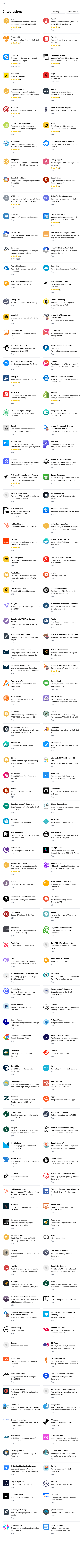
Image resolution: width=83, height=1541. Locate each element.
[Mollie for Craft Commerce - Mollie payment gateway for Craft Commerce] (7, 365)
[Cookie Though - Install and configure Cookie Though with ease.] (7, 1024)
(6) (58, 27)
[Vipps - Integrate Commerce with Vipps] (47, 1100)
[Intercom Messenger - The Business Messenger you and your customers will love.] (7, 1224)
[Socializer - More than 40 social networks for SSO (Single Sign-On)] (7, 931)
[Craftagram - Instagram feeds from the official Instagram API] (47, 334)
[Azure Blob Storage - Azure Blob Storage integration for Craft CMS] (7, 270)
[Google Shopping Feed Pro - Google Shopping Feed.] (7, 1038)
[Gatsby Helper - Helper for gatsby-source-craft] (7, 851)
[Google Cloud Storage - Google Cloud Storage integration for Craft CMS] (7, 182)
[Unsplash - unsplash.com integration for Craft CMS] (7, 319)
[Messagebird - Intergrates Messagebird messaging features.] (7, 1162)
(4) (58, 132)
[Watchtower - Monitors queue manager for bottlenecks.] (7, 700)
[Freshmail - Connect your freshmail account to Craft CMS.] (7, 1208)
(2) (18, 43)
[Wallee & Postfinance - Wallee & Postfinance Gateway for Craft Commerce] (47, 654)
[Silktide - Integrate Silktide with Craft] (47, 1484)
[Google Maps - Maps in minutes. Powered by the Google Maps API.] (47, 183)
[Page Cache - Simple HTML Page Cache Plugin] (7, 915)
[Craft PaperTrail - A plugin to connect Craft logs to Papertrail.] (7, 1454)
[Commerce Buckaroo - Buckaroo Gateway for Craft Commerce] (47, 1254)
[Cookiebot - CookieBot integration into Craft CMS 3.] (47, 731)
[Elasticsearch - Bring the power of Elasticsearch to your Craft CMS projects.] (47, 836)
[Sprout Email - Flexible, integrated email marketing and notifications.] (47, 685)
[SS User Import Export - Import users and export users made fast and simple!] (47, 808)
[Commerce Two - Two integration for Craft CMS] (7, 1497)
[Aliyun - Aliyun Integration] (47, 1238)
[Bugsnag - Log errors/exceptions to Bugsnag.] (7, 217)
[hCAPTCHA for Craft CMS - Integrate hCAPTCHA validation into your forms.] (47, 543)
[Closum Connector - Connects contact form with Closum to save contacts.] (7, 1424)
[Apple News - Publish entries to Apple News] (7, 946)
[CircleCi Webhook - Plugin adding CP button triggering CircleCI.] (7, 1393)
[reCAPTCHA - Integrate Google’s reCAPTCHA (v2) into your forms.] (7, 236)
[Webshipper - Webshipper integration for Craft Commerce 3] (7, 1439)
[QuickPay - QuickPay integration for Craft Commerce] (7, 1054)
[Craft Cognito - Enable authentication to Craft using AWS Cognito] (7, 1529)
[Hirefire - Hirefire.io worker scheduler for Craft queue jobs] (7, 1254)
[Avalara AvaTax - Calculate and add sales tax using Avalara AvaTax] (7, 685)
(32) (19, 64)
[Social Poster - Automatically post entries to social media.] (47, 746)
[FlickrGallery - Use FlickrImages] (7, 1330)
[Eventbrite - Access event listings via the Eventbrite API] (47, 901)
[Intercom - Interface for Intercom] (7, 1177)
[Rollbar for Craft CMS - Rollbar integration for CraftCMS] (47, 1115)
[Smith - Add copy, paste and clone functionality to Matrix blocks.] (47, 94)
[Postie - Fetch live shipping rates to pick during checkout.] (47, 623)
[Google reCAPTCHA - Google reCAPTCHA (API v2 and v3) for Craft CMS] (47, 414)
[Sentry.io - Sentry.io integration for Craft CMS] (7, 380)
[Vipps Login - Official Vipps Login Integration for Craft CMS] (7, 1362)
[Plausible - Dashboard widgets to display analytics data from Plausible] (47, 445)
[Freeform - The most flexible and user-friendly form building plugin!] (7, 60)
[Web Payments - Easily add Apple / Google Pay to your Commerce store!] (7, 836)
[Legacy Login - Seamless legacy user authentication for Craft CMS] (7, 1116)
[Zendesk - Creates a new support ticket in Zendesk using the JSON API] (7, 1101)
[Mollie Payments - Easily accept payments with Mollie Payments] (7, 561)
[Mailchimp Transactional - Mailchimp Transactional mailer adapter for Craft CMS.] (7, 350)
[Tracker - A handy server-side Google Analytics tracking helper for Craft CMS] (47, 1008)
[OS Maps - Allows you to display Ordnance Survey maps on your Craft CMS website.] (47, 1347)
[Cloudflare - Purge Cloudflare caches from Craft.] (47, 269)
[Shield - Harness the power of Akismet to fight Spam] (47, 916)
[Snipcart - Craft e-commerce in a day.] (7, 822)
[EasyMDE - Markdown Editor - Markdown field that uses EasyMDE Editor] (47, 947)
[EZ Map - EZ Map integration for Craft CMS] (47, 1300)
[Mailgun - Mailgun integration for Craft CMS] (7, 111)
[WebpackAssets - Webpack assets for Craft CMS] (47, 1023)
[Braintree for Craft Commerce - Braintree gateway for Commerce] (7, 900)
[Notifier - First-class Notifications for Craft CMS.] (7, 792)
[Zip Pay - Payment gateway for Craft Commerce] (47, 1470)
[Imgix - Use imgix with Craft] (47, 576)
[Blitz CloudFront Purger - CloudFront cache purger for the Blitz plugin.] (7, 638)
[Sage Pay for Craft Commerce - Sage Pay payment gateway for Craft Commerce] (7, 808)
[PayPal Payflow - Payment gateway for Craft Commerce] (7, 1008)
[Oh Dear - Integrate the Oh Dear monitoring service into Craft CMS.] (7, 544)
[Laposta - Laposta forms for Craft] (47, 1053)
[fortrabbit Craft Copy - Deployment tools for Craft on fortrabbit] (47, 287)
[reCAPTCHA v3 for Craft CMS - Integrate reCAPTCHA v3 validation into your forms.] (47, 252)
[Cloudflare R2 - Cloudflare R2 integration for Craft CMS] (7, 334)
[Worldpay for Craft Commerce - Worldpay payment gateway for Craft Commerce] (47, 1178)
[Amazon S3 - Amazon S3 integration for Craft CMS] (7, 41)
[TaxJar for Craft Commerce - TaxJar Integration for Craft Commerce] (47, 931)
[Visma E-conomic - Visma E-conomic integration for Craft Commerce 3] (47, 1331)
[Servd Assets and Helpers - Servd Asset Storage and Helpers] (47, 110)
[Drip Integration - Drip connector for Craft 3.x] (7, 1484)
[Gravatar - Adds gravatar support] (7, 1346)
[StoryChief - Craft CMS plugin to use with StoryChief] (7, 1070)
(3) (58, 64)
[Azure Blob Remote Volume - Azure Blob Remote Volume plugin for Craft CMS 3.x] (47, 380)
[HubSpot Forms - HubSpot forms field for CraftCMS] (7, 527)
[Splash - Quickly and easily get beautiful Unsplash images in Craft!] (7, 430)
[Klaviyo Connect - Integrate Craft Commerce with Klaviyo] (47, 497)
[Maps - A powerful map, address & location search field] (47, 77)
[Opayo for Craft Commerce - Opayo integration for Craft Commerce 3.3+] (47, 993)
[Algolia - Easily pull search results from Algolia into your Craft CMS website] (7, 463)
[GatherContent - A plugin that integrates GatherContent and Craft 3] (47, 1529)
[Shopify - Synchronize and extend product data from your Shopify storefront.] (47, 397)
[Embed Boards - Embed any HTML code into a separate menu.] (47, 1208)
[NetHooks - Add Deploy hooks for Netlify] (47, 822)
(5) (58, 186)
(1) (58, 98)
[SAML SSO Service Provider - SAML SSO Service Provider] (7, 284)
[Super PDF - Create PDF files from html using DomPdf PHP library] (7, 397)
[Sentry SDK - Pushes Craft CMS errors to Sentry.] (7, 302)
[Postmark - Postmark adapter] (7, 77)
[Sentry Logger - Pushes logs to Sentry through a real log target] (47, 165)
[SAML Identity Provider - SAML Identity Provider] (47, 961)
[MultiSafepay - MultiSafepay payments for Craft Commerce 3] (7, 1147)
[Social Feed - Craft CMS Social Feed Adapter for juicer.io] (7, 777)
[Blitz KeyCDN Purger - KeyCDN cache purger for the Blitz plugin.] (7, 1514)
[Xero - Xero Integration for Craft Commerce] (47, 1069)
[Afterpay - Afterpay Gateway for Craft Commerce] (47, 1424)
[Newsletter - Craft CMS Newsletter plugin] (7, 745)
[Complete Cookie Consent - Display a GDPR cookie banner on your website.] (47, 561)
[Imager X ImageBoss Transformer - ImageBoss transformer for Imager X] (47, 637)
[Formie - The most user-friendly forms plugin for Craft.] (47, 42)
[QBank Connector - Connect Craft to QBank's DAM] (47, 1513)
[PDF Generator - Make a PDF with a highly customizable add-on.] (7, 512)
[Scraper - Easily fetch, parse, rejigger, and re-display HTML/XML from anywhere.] (7, 1131)
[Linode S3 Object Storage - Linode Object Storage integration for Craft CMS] (7, 414)
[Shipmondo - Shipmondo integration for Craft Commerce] (47, 1224)
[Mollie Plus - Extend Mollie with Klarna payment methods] (47, 792)
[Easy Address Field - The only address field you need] (7, 591)
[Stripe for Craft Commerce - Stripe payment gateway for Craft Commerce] (47, 200)
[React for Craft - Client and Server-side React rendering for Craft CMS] (47, 1085)
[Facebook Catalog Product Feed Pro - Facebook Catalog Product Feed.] (47, 1192)
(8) (19, 27)
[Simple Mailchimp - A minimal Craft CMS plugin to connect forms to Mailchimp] (47, 303)
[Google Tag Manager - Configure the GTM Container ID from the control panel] (47, 592)
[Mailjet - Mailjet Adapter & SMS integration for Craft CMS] (7, 607)
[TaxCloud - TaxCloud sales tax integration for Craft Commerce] (47, 1498)
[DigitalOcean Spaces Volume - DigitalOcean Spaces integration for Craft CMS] (47, 145)
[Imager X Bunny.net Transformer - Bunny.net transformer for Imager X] (47, 669)
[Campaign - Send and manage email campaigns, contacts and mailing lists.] (7, 253)
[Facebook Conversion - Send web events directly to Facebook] (47, 511)
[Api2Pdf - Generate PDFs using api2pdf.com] (7, 884)
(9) (58, 45)
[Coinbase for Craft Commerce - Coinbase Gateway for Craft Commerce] (47, 1378)
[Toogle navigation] (4, 3)
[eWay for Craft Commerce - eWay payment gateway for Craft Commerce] (47, 885)
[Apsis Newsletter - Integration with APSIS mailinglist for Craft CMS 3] (7, 1378)
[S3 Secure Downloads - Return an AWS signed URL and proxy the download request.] (7, 497)
